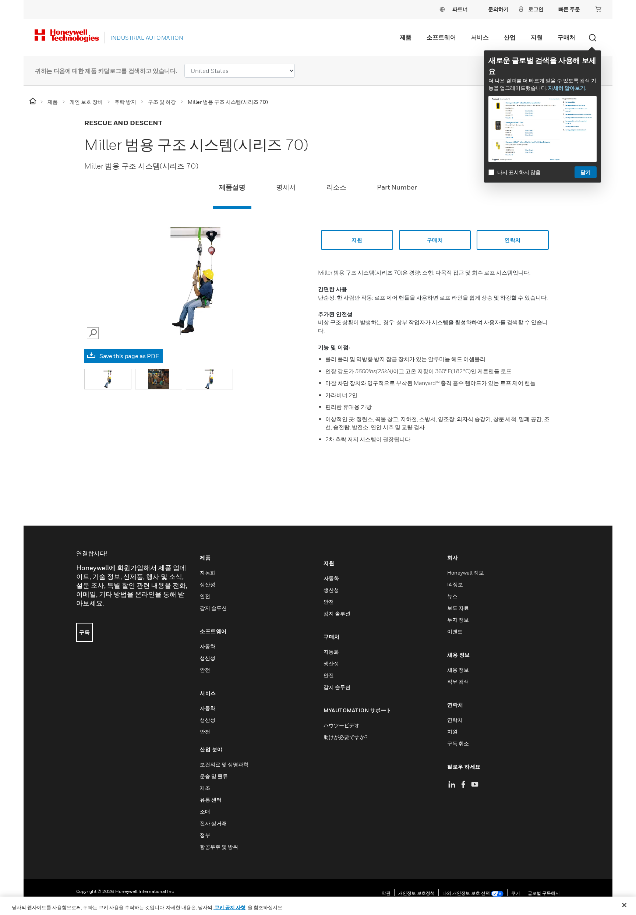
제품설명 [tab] (232, 187)
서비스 (480, 37)
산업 (510, 37)
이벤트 (455, 631)
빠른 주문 (569, 9)
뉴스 (452, 596)
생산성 (207, 584)
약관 (386, 893)
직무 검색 (458, 681)
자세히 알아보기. (567, 88)
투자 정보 (458, 620)
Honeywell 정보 (465, 572)
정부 (205, 835)
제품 (405, 37)
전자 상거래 (213, 823)
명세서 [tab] (286, 187)
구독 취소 (458, 743)
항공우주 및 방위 (219, 847)
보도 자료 (458, 608)
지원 (537, 37)
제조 (205, 788)
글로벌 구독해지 (544, 893)
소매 (205, 811)
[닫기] (624, 905)
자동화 (207, 572)
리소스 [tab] (336, 187)
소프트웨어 (441, 37)
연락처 (455, 720)
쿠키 (515, 893)
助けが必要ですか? (345, 737)
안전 (205, 596)
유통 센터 (211, 799)
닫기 (585, 172)
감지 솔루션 (213, 608)
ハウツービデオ (342, 725)
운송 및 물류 (214, 776)
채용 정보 (458, 670)
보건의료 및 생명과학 (224, 764)
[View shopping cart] (598, 9)
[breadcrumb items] (33, 101)
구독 (84, 632)
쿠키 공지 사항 (229, 907)
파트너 (460, 9)
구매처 (566, 37)
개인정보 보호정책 (416, 893)
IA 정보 (455, 584)
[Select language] (442, 9)
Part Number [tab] (397, 187)
